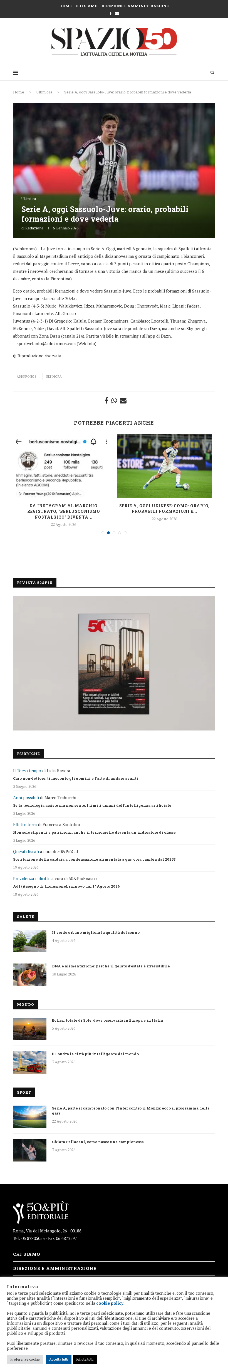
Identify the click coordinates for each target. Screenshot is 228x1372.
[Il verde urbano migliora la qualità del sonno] (29, 941)
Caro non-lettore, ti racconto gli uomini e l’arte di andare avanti (75, 778)
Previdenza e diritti (31, 878)
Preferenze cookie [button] (25, 1359)
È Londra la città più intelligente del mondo (95, 1053)
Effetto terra (25, 824)
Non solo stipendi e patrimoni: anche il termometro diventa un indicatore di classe (94, 832)
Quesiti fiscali (26, 851)
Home (65, 5)
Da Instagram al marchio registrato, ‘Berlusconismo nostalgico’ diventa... (63, 511)
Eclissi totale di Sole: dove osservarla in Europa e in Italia (107, 1020)
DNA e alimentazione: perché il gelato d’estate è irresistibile (111, 966)
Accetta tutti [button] (58, 1359)
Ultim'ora (44, 92)
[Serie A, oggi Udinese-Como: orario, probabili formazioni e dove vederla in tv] (164, 466)
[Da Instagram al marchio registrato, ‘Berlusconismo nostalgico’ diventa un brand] (63, 466)
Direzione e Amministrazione (135, 5)
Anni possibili (26, 797)
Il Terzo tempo (27, 770)
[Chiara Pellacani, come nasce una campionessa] (29, 1150)
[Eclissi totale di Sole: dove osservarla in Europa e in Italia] (29, 1029)
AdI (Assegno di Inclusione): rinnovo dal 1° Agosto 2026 (66, 886)
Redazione (34, 228)
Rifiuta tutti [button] (84, 1359)
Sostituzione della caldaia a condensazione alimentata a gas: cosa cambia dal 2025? (94, 859)
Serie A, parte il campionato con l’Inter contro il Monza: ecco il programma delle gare (131, 1111)
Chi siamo (87, 5)
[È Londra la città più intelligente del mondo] (29, 1062)
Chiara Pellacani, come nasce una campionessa (98, 1141)
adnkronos (26, 376)
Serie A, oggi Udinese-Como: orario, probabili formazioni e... (164, 508)
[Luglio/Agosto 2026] (114, 663)
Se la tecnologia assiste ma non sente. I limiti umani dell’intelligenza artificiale (92, 805)
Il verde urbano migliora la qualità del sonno (96, 932)
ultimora (54, 376)
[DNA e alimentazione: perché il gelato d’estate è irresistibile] (29, 975)
